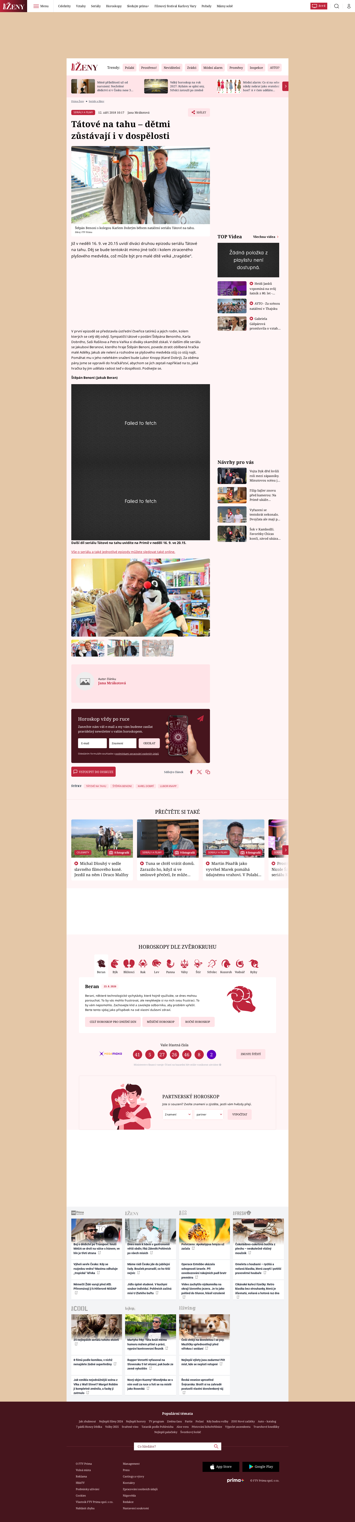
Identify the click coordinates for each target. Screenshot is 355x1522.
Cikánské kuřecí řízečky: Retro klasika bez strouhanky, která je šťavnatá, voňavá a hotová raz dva (257, 1289)
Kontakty (129, 1483)
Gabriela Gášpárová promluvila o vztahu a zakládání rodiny (265, 326)
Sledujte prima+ (138, 6)
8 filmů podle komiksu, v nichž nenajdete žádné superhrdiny (93, 1362)
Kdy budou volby (217, 1421)
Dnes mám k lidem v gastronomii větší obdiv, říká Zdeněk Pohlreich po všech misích (149, 1249)
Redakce (128, 1502)
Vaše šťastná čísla (174, 1045)
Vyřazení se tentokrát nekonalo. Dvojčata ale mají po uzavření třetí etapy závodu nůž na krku (265, 515)
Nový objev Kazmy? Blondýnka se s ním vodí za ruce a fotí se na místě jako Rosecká (150, 1384)
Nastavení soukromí (136, 1508)
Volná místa (83, 1470)
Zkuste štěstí (251, 1054)
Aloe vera (182, 1427)
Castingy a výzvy (133, 1476)
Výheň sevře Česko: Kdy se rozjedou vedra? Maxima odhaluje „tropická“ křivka (96, 1269)
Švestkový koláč (190, 1432)
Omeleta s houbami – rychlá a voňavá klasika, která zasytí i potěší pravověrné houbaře (258, 1269)
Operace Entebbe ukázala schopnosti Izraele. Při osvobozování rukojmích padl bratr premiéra (203, 1271)
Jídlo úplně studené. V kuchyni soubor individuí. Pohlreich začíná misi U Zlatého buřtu (149, 1289)
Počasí (200, 1421)
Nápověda (129, 1495)
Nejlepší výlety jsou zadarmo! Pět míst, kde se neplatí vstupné (203, 1362)
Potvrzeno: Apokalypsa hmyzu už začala (202, 1246)
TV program (156, 1421)
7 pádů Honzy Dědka (89, 1427)
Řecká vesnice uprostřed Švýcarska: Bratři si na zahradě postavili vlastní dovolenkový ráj (202, 1384)
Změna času (174, 1421)
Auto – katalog (267, 1421)
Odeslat (149, 743)
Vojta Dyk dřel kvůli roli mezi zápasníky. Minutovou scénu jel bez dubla (265, 476)
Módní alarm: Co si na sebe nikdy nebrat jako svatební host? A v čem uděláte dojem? (261, 88)
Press (126, 1470)
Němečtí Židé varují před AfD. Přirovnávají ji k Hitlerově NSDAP (95, 1286)
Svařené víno (130, 1427)
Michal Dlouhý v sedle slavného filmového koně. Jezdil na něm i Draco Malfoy (101, 869)
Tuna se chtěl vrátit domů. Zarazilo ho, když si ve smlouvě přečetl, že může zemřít (167, 872)
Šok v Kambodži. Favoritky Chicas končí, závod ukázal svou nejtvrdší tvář (264, 534)
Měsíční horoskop (160, 1022)
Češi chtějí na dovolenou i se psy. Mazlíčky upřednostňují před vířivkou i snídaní (202, 1344)
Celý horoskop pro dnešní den (113, 1022)
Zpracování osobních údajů (140, 1489)
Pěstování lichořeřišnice (207, 1427)
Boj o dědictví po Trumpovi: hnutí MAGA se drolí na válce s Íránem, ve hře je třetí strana (97, 1249)
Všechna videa (264, 237)
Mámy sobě (225, 6)
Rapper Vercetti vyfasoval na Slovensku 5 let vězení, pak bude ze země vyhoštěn (150, 1364)
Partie (188, 1421)
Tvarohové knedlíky (266, 1427)
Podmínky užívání (87, 1489)
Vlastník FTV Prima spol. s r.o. (94, 1502)
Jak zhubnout (87, 1421)
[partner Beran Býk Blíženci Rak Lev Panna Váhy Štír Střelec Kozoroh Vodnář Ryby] (209, 1114)
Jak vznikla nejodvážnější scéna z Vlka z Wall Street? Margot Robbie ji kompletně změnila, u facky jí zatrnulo (96, 1386)
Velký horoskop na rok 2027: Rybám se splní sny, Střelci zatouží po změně (187, 86)
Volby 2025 (112, 1427)
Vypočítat (239, 1114)
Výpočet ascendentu (237, 1427)
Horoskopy (114, 6)
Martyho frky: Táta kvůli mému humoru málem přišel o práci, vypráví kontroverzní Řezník (147, 1344)
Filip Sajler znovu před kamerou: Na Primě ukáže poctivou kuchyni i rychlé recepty (263, 495)
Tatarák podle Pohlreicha (157, 1427)
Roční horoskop (197, 1022)
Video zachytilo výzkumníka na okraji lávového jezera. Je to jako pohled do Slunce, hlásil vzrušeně (203, 1289)
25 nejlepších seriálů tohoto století (96, 1339)
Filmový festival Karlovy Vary (175, 6)
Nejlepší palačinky (165, 1432)
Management (131, 1464)
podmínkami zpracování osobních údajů (137, 753)
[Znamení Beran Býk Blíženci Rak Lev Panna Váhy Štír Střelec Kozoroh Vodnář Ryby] (122, 743)
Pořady (206, 6)
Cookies (81, 1495)
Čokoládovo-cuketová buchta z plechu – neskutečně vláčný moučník (255, 1249)
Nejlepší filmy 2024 (111, 1421)
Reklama (81, 1476)
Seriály (96, 6)
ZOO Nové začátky (243, 1421)
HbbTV (80, 1483)
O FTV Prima (84, 1464)
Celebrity (64, 6)
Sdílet (201, 114)
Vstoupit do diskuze (96, 772)
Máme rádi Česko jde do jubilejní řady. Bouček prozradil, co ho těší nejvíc (148, 1269)
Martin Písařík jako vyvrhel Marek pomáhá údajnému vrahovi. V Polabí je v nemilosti (232, 872)
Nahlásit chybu (85, 1508)
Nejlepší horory (136, 1421)
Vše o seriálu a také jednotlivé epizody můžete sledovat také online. (123, 552)
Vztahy (81, 6)
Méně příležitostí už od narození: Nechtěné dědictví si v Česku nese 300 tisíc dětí (115, 88)
